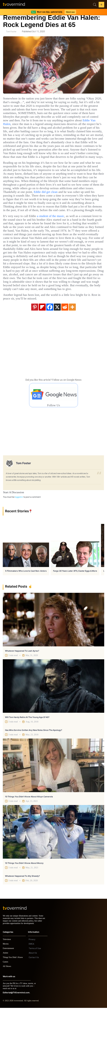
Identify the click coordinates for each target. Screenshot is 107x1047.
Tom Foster (11, 31)
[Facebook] (49, 343)
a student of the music (57, 238)
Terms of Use (35, 987)
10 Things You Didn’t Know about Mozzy (24, 899)
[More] (72, 343)
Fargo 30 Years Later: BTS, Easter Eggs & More (75, 607)
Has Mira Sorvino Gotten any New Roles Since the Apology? (33, 766)
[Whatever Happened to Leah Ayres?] (53, 656)
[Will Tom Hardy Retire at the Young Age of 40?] (53, 722)
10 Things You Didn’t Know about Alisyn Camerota (29, 833)
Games (6, 1001)
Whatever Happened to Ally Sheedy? (22, 912)
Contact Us (34, 996)
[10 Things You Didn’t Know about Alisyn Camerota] (53, 802)
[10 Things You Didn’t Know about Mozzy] (53, 868)
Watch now (70, 12)
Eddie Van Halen (85, 124)
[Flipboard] (42, 343)
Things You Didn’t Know (13, 996)
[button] (101, 5)
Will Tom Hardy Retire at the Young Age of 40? (27, 754)
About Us (33, 992)
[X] (57, 343)
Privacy (32, 978)
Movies (6, 983)
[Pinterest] (34, 343)
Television (7, 978)
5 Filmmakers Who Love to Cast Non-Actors (26, 607)
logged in (19, 533)
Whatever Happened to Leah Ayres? (22, 687)
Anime (5, 992)
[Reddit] (64, 343)
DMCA (31, 983)
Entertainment (9, 987)
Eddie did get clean (77, 206)
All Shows (7, 1005)
